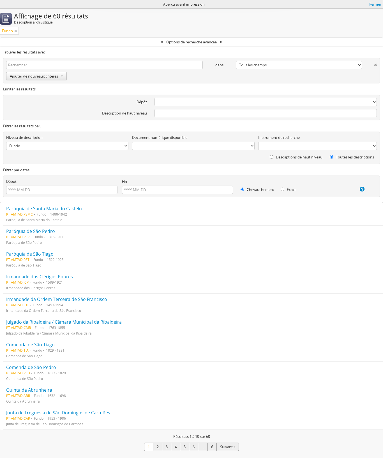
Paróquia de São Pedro (30, 231)
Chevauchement (260, 189)
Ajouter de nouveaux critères (34, 76)
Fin (124, 181)
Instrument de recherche (279, 137)
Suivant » (227, 446)
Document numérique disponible (159, 137)
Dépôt (142, 101)
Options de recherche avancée (191, 42)
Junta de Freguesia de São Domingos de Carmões (58, 413)
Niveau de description (24, 137)
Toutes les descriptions (354, 157)
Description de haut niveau (124, 113)
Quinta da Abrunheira (29, 390)
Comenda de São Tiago (30, 345)
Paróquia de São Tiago (30, 254)
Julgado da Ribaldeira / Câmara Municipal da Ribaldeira (64, 322)
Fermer (375, 4)
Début (11, 181)
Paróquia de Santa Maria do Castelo (44, 208)
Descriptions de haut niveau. (299, 157)
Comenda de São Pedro (31, 367)
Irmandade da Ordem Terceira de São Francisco (56, 299)
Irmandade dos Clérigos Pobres (39, 277)
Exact (291, 189)
